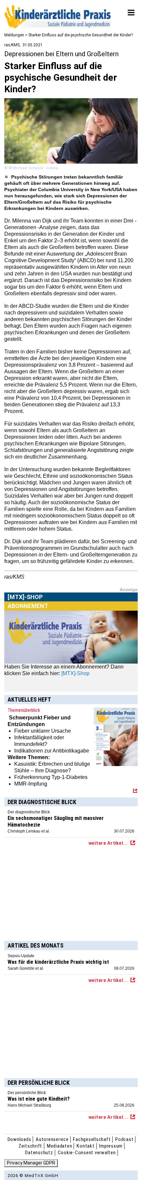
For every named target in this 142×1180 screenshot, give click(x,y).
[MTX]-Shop (25, 605)
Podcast (124, 1139)
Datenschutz (39, 1153)
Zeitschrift (30, 1146)
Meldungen (14, 35)
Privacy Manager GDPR (31, 1162)
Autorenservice (52, 1139)
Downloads (19, 1139)
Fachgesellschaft (92, 1139)
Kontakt (85, 1146)
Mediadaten (59, 1146)
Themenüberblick (24, 710)
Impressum (111, 1146)
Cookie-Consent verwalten (87, 1153)
